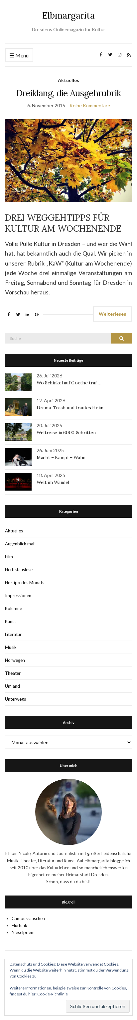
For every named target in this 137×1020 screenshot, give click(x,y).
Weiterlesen (112, 314)
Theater (13, 673)
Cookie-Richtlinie (52, 993)
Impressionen (18, 595)
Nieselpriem (23, 932)
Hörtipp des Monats (24, 582)
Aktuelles (68, 80)
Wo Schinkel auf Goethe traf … (69, 383)
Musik (11, 647)
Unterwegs (15, 699)
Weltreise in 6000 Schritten (66, 432)
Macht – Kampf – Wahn (61, 457)
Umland (12, 686)
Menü (21, 55)
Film (9, 556)
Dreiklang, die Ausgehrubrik (68, 93)
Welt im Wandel (53, 482)
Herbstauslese (19, 569)
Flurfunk (19, 925)
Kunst (10, 621)
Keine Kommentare (89, 105)
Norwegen (15, 660)
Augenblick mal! (20, 543)
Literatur (13, 634)
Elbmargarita (68, 15)
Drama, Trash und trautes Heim (70, 408)
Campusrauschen (28, 918)
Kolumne (13, 608)
